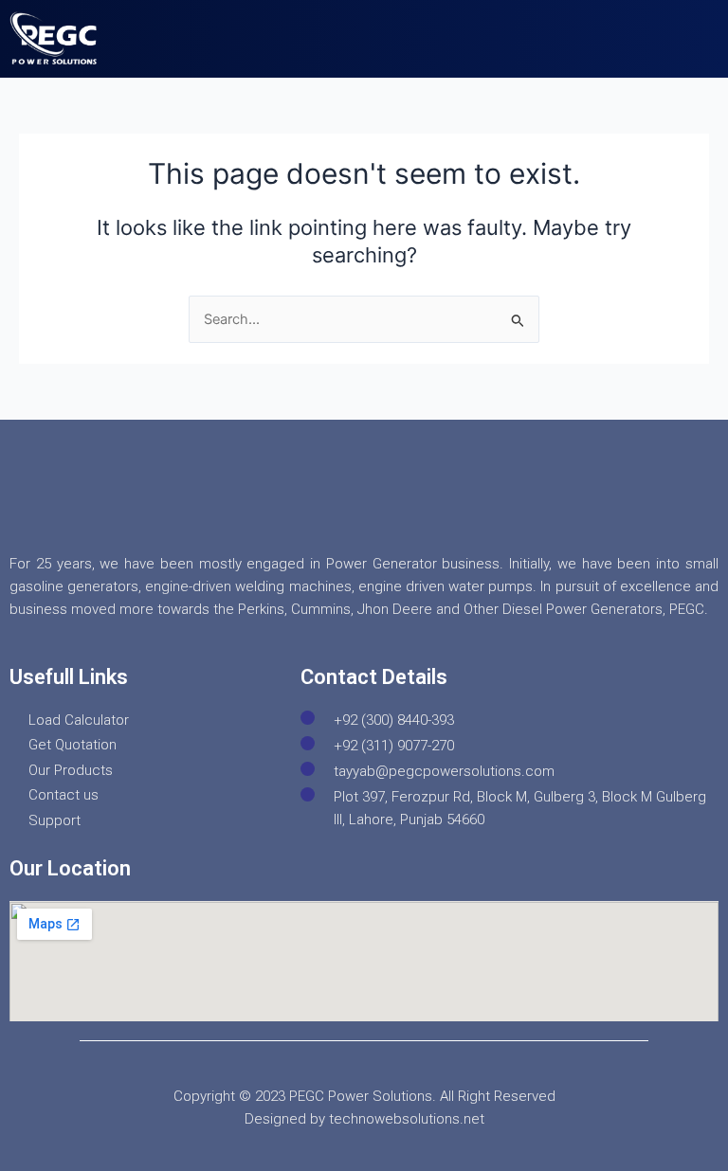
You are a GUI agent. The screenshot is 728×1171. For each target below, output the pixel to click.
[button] (693, 38)
